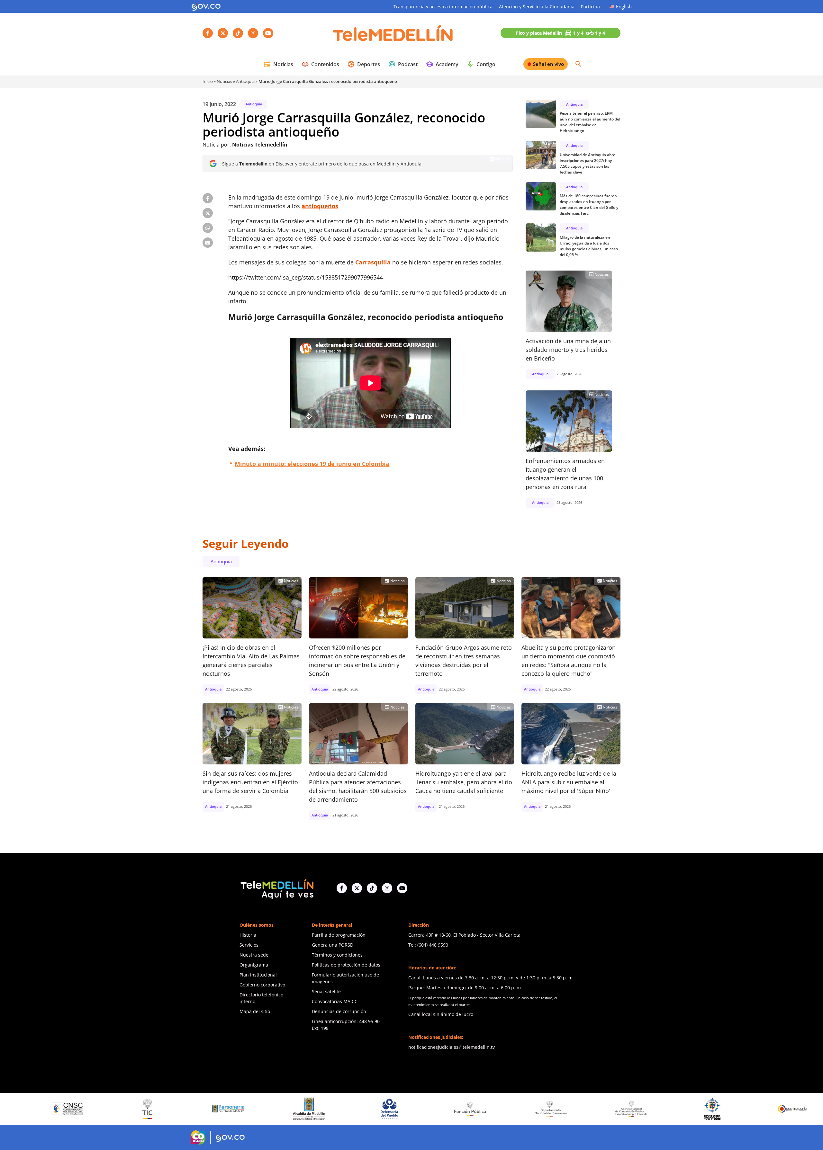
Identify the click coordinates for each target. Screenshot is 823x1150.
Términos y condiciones (337, 955)
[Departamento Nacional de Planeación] (455, 1109)
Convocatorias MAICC (334, 1001)
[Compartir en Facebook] (208, 198)
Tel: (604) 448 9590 (428, 945)
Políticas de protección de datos (346, 965)
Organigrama (254, 965)
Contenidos (320, 64)
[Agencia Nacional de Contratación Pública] (536, 1109)
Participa (590, 7)
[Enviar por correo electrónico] (208, 242)
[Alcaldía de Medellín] (213, 1109)
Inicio (208, 81)
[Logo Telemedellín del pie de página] (276, 888)
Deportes (363, 64)
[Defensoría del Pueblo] (294, 1109)
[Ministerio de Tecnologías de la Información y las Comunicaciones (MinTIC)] (52, 1109)
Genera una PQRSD (332, 945)
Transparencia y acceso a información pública (443, 7)
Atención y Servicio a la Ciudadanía (536, 7)
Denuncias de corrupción (339, 1011)
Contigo (480, 64)
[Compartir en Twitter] (208, 213)
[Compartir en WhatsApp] (208, 228)
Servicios (249, 945)
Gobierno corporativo (262, 985)
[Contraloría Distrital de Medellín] (778, 1109)
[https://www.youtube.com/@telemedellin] (402, 888)
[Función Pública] (374, 1108)
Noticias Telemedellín (259, 144)
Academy (442, 64)
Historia (248, 935)
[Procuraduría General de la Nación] (616, 1109)
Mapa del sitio (255, 1011)
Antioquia (245, 81)
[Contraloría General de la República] (697, 1109)
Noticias (278, 64)
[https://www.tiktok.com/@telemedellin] (372, 888)
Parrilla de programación (339, 935)
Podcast (403, 64)
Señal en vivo (548, 64)
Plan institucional (258, 975)
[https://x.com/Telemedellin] (357, 888)
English (624, 6)
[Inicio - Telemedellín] (393, 33)
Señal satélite (326, 991)
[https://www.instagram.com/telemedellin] (387, 888)
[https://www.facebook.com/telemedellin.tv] (342, 888)
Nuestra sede (254, 955)
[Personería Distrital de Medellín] (132, 1109)
